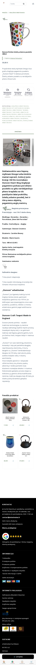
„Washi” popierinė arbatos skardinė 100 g (10, 418)
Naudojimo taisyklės (9, 601)
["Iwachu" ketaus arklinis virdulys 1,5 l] (26, 441)
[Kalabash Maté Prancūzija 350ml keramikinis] (10, 441)
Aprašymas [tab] (18, 131)
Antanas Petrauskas (16, 58)
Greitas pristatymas (23, 116)
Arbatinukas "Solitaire (11, 112)
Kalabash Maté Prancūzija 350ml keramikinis (10, 454)
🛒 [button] (13, 425)
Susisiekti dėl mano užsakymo (12, 524)
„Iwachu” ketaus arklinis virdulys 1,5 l (26, 454)
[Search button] (23, 3)
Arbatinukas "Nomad (20, 110)
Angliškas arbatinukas (20, 106)
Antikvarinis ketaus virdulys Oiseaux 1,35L (26, 418)
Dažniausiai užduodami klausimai (13, 595)
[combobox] (16, 3)
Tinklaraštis (6, 558)
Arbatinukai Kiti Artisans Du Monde (15, 108)
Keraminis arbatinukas (11, 118)
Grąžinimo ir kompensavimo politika (14, 567)
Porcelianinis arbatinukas (12, 120)
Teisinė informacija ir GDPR (11, 574)
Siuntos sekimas (7, 598)
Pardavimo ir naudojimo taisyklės (13, 571)
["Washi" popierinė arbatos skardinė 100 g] (10, 405)
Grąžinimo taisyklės (9, 604)
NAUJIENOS (24, 118)
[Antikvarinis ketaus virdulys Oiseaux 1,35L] (26, 405)
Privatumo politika (8, 564)
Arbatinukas (7, 110)
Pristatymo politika (8, 561)
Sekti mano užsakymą (9, 521)
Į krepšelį (19, 657)
